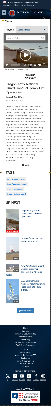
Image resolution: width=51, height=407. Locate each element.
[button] (24, 5)
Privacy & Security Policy (25, 334)
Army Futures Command (16, 184)
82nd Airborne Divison (16, 179)
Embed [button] (32, 78)
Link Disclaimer (25, 337)
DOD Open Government (25, 345)
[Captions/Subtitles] (34, 64)
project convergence (15, 189)
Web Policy (25, 339)
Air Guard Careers (25, 364)
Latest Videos (24, 29)
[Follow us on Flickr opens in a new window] (28, 377)
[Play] (7, 64)
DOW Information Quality (25, 342)
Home (25, 328)
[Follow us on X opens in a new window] (7, 377)
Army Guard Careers (25, 361)
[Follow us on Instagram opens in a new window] (43, 377)
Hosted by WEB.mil (24, 389)
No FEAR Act (25, 352)
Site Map (25, 331)
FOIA (25, 349)
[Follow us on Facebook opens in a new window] (36, 377)
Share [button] (31, 75)
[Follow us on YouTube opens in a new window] (21, 377)
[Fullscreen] (44, 64)
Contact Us (25, 358)
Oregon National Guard (16, 194)
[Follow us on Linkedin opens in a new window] (14, 377)
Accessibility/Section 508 (25, 355)
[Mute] (39, 64)
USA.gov (25, 367)
